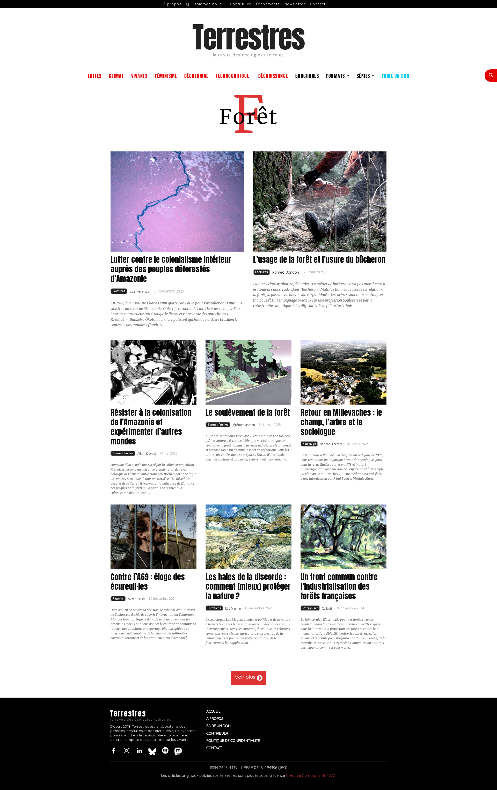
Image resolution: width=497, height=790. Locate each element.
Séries (363, 75)
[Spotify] (165, 751)
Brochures (307, 75)
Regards (118, 598)
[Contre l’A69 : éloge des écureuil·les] (153, 536)
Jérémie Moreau (243, 425)
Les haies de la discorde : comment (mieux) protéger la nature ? (248, 586)
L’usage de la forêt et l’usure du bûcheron (319, 259)
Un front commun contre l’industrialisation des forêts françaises (339, 586)
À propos (172, 4)
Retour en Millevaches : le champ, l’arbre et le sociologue (341, 422)
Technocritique (232, 75)
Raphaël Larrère (331, 444)
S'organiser (310, 608)
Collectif (327, 608)
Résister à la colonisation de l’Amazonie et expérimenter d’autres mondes (151, 427)
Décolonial (196, 75)
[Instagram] (126, 751)
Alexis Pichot (136, 599)
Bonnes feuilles (123, 453)
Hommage (309, 443)
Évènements (268, 4)
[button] (491, 76)
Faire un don (396, 75)
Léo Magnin (233, 608)
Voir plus (245, 677)
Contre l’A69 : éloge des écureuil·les (148, 581)
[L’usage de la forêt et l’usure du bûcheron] (320, 201)
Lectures (119, 291)
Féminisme (166, 75)
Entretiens (214, 608)
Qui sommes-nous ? (205, 4)
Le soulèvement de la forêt (248, 412)
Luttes (95, 75)
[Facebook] (113, 751)
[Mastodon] (178, 751)
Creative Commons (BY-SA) (310, 776)
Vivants (139, 75)
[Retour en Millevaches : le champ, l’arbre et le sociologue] (343, 372)
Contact (318, 4)
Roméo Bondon (285, 272)
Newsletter (294, 4)
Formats (335, 75)
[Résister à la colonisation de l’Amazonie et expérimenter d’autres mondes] (153, 372)
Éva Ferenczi (140, 291)
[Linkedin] (139, 751)
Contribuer (240, 4)
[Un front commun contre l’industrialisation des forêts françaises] (343, 536)
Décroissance (273, 75)
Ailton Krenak (146, 453)
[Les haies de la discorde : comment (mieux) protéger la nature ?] (248, 536)
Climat (116, 75)
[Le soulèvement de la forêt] (248, 372)
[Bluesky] (152, 751)
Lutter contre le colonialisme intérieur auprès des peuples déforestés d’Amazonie (171, 269)
